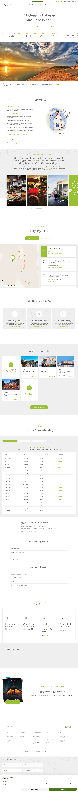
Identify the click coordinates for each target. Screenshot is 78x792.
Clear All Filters (5, 444)
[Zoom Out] (2, 286)
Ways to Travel (32, 4)
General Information (63, 733)
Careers (34, 743)
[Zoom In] (2, 284)
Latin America (9, 741)
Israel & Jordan (9, 740)
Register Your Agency (49, 743)
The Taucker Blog (36, 737)
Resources (55, 4)
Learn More (7, 632)
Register (47, 742)
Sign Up (74, 1)
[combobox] (18, 440)
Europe (8, 739)
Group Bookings (62, 735)
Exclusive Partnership (23, 735)
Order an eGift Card (63, 737)
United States (9, 743)
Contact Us (61, 731)
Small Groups (22, 741)
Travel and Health (63, 740)
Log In (71, 1)
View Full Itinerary (13, 143)
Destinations (23, 4)
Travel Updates (62, 741)
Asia (7, 735)
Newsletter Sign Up (63, 736)
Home (8, 726)
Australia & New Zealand (11, 736)
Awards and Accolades (37, 732)
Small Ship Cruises (23, 743)
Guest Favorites (22, 737)
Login (47, 732)
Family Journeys (22, 736)
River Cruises (22, 740)
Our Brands (47, 4)
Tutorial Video (48, 735)
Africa (7, 732)
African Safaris (22, 732)
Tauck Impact (35, 735)
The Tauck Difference (36, 736)
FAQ (60, 732)
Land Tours (22, 739)
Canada (8, 737)
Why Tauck (40, 4)
